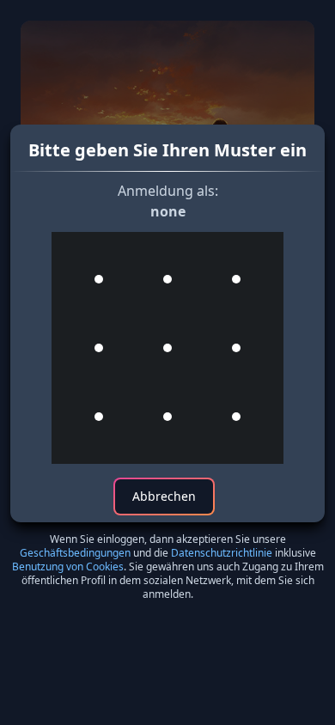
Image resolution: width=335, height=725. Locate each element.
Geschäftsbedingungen (75, 552)
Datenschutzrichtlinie (221, 552)
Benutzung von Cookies (68, 566)
